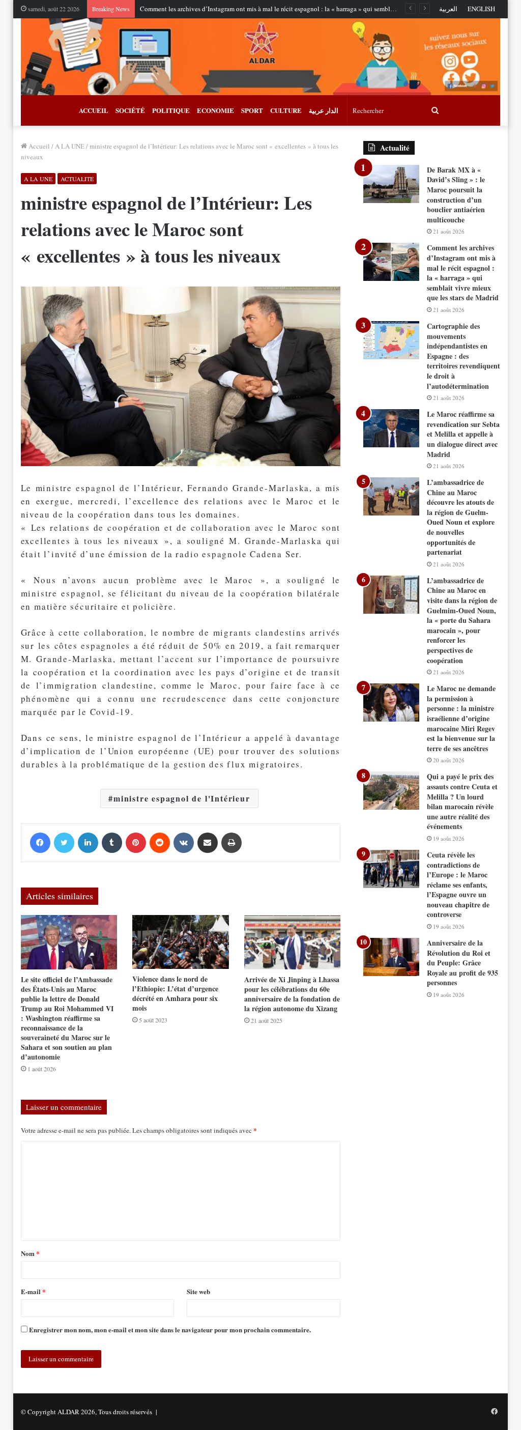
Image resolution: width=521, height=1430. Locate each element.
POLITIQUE (171, 110)
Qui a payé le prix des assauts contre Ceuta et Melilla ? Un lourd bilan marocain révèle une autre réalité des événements (462, 801)
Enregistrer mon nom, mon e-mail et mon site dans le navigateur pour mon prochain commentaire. (170, 1329)
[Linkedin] (88, 843)
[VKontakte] (183, 843)
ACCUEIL (93, 110)
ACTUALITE (77, 179)
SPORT (252, 110)
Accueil (38, 146)
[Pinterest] (136, 843)
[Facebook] (40, 843)
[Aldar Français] (261, 56)
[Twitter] (64, 843)
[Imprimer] (231, 843)
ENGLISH (481, 8)
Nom (30, 1253)
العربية (448, 8)
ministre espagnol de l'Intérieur (181, 798)
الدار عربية (323, 110)
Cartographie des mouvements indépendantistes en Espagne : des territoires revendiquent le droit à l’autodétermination (463, 356)
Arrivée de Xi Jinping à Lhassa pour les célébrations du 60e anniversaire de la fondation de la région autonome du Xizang (292, 994)
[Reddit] (160, 843)
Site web (198, 1291)
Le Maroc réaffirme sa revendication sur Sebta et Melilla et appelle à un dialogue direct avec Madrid (463, 434)
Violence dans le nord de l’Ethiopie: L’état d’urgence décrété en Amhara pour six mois (175, 993)
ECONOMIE (215, 110)
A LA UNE (69, 146)
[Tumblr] (112, 843)
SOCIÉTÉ (130, 110)
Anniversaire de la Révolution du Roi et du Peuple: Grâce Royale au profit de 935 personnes (462, 962)
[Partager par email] (207, 843)
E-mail (33, 1291)
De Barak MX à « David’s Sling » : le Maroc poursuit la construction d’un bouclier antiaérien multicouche (456, 194)
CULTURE (286, 110)
